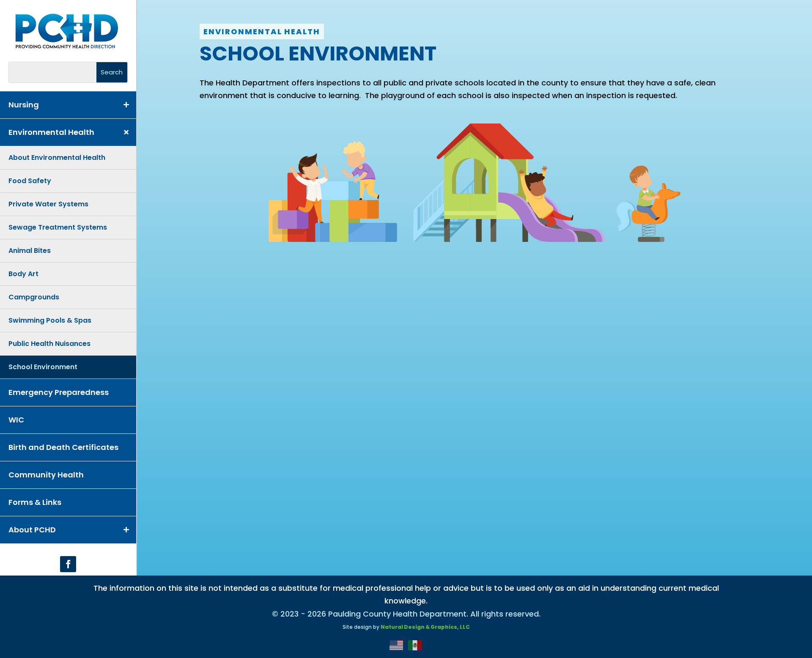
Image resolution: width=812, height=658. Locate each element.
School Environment (42, 367)
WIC (16, 419)
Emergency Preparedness (58, 392)
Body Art (23, 274)
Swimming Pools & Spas (49, 320)
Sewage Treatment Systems (57, 227)
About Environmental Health (56, 157)
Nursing (23, 104)
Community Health (46, 474)
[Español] (415, 644)
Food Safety (29, 181)
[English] (397, 644)
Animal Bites (29, 250)
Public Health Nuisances (49, 343)
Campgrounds (33, 297)
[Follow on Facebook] (68, 564)
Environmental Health (51, 132)
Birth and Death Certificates (63, 447)
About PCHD (32, 529)
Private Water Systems (48, 204)
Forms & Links (34, 502)
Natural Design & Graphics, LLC (425, 627)
